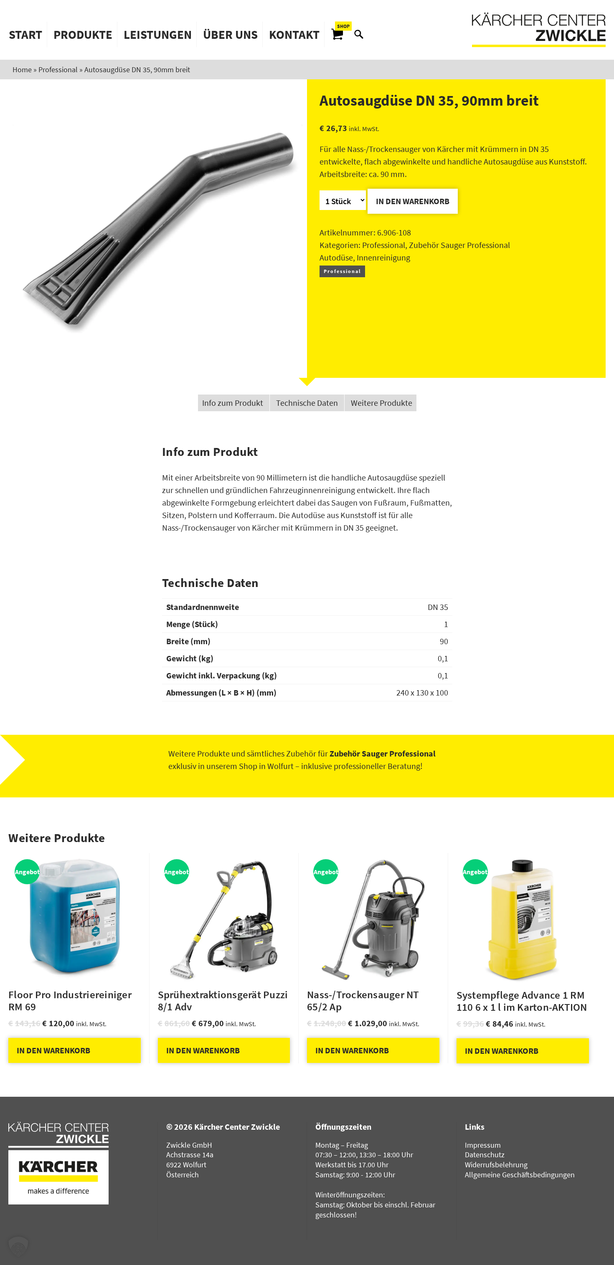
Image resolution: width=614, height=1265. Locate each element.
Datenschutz (485, 1154)
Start (25, 34)
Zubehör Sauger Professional (459, 245)
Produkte (82, 34)
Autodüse (336, 257)
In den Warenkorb (412, 201)
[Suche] (359, 34)
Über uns (230, 34)
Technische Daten (307, 402)
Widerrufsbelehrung (496, 1164)
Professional (58, 69)
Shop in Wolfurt (266, 766)
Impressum (483, 1145)
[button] (18, 1246)
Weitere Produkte (381, 402)
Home (22, 69)
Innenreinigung (383, 257)
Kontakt (294, 34)
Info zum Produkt (232, 402)
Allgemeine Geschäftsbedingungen (520, 1174)
